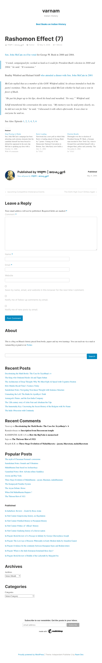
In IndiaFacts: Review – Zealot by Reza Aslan (23, 511)
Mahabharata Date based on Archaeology (21, 467)
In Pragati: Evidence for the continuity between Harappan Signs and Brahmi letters (37, 546)
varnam (51, 11)
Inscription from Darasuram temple (37, 430)
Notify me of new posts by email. (21, 309)
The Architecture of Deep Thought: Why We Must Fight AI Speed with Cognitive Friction (40, 381)
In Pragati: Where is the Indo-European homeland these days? (29, 550)
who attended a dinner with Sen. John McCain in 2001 (67, 75)
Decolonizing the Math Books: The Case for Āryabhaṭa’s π (28, 373)
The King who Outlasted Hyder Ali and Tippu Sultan (26, 377)
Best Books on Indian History (51, 24)
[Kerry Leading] (51, 143)
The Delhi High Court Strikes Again (79, 192)
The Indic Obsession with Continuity (19, 410)
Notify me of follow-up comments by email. (26, 300)
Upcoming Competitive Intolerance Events (25, 192)
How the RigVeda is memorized (43, 434)
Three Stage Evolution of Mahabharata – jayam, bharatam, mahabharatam (53, 443)
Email (8, 265)
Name (9, 254)
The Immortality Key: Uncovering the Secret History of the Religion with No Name (38, 406)
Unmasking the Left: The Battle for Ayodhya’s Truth (25, 394)
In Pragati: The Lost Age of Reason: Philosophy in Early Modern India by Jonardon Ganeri (41, 541)
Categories (9, 592)
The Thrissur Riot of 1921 (24, 439)
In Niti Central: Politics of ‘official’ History (22, 526)
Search (92, 356)
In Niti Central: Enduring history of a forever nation (25, 530)
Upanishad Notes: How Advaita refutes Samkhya (24, 471)
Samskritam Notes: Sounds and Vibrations (21, 463)
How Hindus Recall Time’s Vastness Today (22, 385)
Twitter (29, 345)
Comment (11, 214)
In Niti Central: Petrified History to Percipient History (26, 521)
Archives (8, 572)
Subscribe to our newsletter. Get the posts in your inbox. (51, 620)
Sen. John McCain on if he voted (20, 54)
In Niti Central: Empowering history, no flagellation (25, 516)
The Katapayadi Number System (18, 484)
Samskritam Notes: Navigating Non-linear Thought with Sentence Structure (34, 390)
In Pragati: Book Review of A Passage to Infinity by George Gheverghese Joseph (37, 536)
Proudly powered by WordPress (31, 654)
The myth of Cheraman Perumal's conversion (22, 459)
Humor (31, 45)
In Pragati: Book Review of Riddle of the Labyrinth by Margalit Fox (32, 555)
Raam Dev (79, 654)
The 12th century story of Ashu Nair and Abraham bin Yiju (28, 402)
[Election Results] (83, 143)
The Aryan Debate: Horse (15, 488)
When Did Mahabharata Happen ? (18, 492)
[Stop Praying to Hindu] (20, 143)
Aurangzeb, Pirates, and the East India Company (24, 398)
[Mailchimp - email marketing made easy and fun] (51, 633)
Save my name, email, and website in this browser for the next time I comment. (44, 290)
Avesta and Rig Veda (13, 475)
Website (9, 275)
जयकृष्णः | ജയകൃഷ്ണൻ (15, 45)
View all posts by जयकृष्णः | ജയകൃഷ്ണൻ (32, 176)
